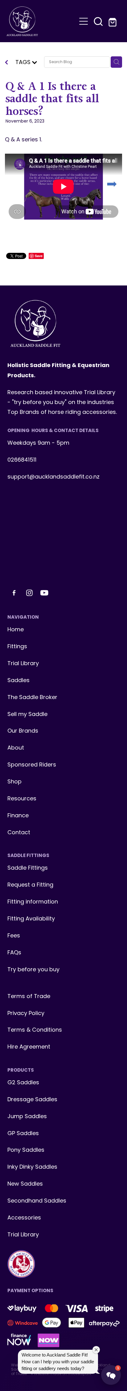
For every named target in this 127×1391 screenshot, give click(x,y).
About (15, 748)
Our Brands (22, 731)
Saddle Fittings (27, 868)
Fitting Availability (31, 919)
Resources (21, 799)
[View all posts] (6, 63)
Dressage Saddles (32, 1099)
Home (15, 629)
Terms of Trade (28, 996)
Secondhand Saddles (36, 1201)
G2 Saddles (24, 1082)
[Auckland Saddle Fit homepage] (41, 21)
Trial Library (23, 663)
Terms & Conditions (34, 1030)
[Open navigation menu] (83, 21)
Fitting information (32, 902)
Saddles (18, 680)
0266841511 (21, 460)
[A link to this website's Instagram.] (29, 593)
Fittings (17, 646)
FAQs (14, 952)
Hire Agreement (28, 1047)
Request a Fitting (30, 885)
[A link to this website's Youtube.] (44, 593)
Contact (18, 832)
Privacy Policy (25, 1013)
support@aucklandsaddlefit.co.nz (53, 477)
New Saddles (25, 1184)
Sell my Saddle (27, 714)
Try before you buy (33, 969)
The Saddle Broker (32, 697)
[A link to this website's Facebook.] (14, 593)
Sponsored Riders (31, 765)
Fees (13, 936)
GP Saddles (23, 1133)
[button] (98, 21)
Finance (18, 815)
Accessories (24, 1218)
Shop (14, 782)
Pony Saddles (25, 1150)
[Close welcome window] (96, 1349)
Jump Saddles (27, 1116)
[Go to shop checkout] (113, 21)
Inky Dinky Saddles (32, 1167)
